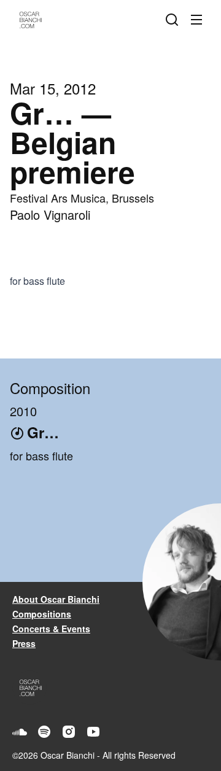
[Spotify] (44, 731)
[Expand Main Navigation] (199, 19)
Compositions (41, 614)
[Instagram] (68, 731)
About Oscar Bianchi (55, 599)
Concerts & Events (51, 628)
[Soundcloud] (19, 731)
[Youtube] (93, 731)
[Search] (174, 19)
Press (24, 643)
